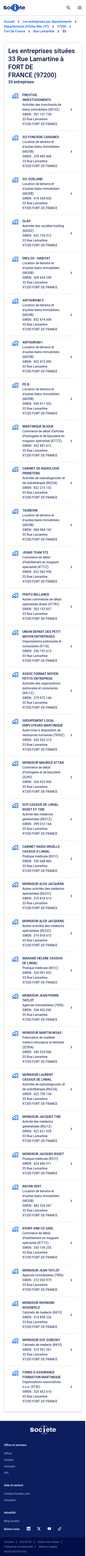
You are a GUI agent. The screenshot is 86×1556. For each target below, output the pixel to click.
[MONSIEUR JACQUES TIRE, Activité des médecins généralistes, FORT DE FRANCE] (43, 1128)
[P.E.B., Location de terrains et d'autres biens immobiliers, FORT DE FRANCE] (43, 399)
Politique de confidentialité (18, 1546)
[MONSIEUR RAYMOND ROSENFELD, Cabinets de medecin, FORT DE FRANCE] (43, 1314)
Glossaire (10, 1500)
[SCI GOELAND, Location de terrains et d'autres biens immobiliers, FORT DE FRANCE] (43, 194)
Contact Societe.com (17, 1493)
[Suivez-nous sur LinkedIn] (28, 1528)
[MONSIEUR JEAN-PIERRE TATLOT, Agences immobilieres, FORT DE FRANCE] (43, 1007)
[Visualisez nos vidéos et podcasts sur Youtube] (49, 1528)
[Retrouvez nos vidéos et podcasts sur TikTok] (59, 1528)
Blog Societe (11, 1521)
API (6, 1472)
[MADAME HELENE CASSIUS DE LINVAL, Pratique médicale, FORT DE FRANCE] (43, 970)
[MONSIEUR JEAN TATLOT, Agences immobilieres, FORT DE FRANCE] (43, 1280)
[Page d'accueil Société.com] (14, 8)
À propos (9, 1542)
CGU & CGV (26, 1542)
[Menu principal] (79, 7)
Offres (8, 1453)
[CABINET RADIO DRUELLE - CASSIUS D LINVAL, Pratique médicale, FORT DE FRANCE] (43, 858)
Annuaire (9, 1466)
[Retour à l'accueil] (43, 1430)
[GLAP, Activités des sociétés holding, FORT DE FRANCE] (43, 233)
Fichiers (9, 1459)
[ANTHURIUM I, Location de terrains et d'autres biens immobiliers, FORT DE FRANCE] (43, 357)
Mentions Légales (48, 1546)
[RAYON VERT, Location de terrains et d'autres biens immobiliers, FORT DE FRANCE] (43, 1201)
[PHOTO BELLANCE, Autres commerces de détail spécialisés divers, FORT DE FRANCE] (43, 606)
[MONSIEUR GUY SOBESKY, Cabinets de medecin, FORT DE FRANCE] (43, 1350)
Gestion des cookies (48, 1542)
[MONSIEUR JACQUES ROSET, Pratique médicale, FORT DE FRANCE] (43, 1164)
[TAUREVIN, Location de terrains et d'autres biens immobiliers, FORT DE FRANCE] (43, 525)
